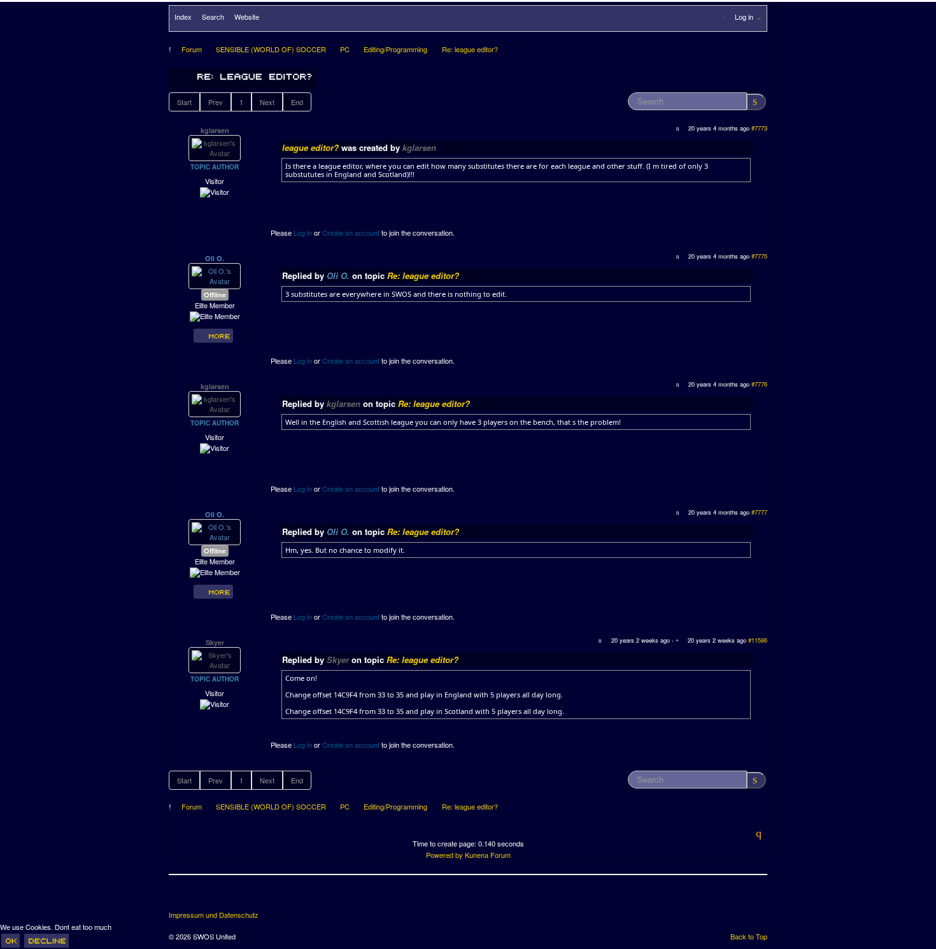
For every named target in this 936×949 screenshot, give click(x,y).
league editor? (310, 147)
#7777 (759, 512)
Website (246, 16)
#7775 (759, 256)
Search (213, 16)
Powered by (444, 855)
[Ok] (10, 941)
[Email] (250, 897)
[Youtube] (226, 897)
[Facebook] (179, 897)
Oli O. (214, 258)
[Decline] (46, 941)
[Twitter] (203, 897)
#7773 (759, 128)
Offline (215, 294)
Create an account (350, 232)
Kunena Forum (488, 855)
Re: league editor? (423, 275)
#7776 (759, 384)
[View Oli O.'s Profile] (214, 275)
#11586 (757, 640)
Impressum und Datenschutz (214, 915)
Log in (303, 232)
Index (183, 16)
